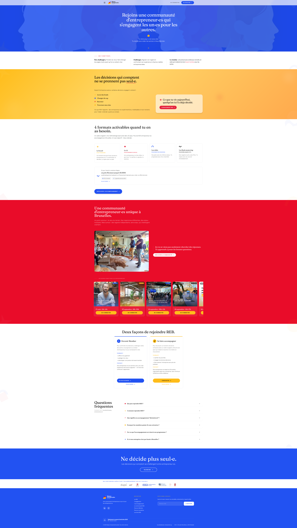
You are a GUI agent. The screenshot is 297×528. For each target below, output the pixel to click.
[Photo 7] (123, 270)
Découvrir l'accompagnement (107, 191)
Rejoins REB (147, 469)
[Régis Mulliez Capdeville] (175, 485)
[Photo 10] (126, 270)
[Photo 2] (117, 270)
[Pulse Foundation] (170, 485)
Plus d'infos (104, 181)
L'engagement (137, 501)
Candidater (165, 380)
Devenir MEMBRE (124, 380)
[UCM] (149, 485)
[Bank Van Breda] (162, 485)
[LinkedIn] (104, 508)
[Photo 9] (125, 270)
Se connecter (174, 2)
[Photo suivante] (146, 251)
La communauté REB (139, 506)
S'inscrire (189, 503)
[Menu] (104, 2)
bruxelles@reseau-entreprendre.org (164, 524)
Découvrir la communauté (163, 255)
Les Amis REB (137, 512)
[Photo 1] (116, 270)
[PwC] (131, 485)
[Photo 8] (124, 270)
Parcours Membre (138, 508)
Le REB (136, 499)
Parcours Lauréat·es (139, 510)
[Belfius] (137, 485)
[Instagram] (108, 508)
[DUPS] (124, 485)
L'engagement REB (167, 107)
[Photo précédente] (96, 251)
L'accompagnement (139, 503)
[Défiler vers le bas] (148, 48)
